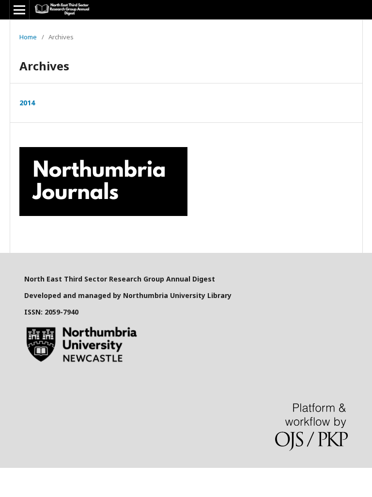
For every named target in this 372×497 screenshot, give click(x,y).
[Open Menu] (19, 9)
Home (28, 37)
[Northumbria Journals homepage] (103, 213)
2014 (27, 102)
